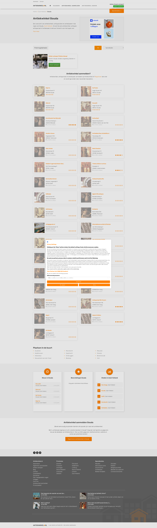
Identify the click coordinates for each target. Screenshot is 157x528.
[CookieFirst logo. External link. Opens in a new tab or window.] (47, 242)
